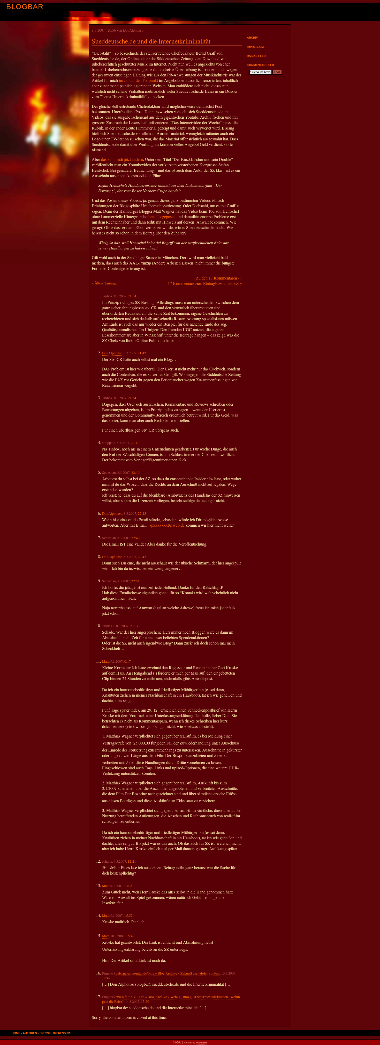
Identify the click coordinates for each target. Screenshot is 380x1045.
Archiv (252, 37)
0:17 (127, 661)
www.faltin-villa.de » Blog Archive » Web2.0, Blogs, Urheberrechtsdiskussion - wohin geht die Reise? (171, 999)
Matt (105, 661)
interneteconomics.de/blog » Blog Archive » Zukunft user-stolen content (168, 973)
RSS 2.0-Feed (256, 56)
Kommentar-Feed (260, 65)
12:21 (132, 861)
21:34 (132, 296)
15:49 (130, 936)
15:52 (128, 915)
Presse (45, 1033)
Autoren (30, 1033)
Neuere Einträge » (228, 283)
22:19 (135, 472)
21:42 (142, 353)
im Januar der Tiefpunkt (138, 80)
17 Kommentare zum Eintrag (191, 283)
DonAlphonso (112, 353)
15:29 (145, 1001)
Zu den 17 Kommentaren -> (219, 278)
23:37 (134, 626)
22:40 (135, 537)
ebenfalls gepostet (161, 216)
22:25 (142, 513)
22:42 (142, 556)
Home (16, 1033)
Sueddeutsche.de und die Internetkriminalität (151, 41)
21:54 (132, 398)
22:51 (135, 581)
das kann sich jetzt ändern (122, 159)
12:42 (106, 978)
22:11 (135, 442)
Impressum (255, 46)
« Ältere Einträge (104, 283)
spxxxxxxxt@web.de (167, 525)
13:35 (128, 885)
